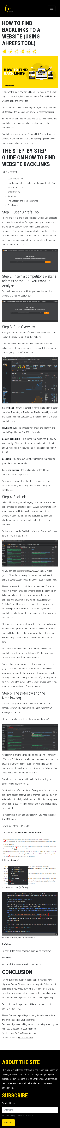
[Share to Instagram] (16, 51)
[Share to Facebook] (4, 51)
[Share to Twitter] (10, 51)
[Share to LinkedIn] (22, 51)
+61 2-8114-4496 (25, 1037)
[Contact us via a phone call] (34, 51)
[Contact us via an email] (28, 51)
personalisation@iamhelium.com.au (23, 1033)
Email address (8, 1103)
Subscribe (8, 1122)
